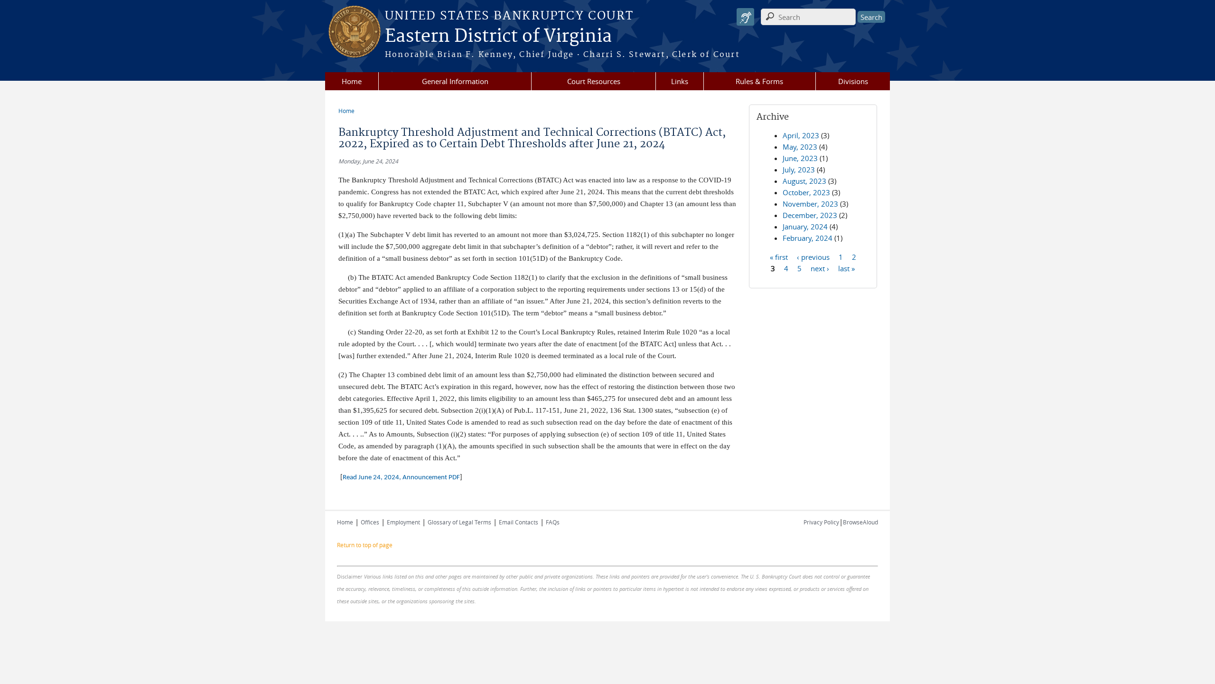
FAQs (553, 522)
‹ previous (813, 256)
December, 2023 (810, 215)
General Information (455, 81)
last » (846, 268)
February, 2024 (807, 238)
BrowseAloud (860, 522)
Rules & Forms (759, 81)
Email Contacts (518, 522)
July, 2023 (799, 169)
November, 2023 (810, 204)
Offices (370, 522)
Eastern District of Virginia (498, 37)
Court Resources (593, 81)
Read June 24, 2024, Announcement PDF (401, 477)
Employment (403, 522)
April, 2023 (801, 135)
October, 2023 (806, 192)
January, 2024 (805, 226)
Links (679, 81)
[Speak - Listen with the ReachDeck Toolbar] (745, 17)
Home (352, 81)
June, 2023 (800, 158)
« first (779, 256)
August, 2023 (804, 181)
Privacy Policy (821, 522)
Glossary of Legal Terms (459, 522)
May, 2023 (800, 147)
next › (820, 268)
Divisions (853, 81)
